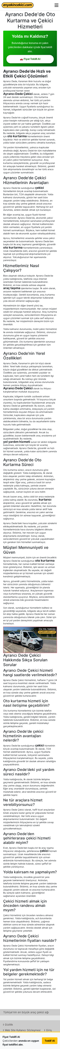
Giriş (49, 1030)
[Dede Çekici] (30, 640)
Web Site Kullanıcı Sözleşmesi (22, 1030)
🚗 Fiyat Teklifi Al (30, 59)
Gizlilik (9, 1024)
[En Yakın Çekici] (18, 5)
